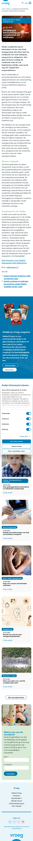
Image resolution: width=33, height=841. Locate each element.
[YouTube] (23, 822)
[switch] (28, 418)
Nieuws (9, 9)
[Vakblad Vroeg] (5, 3)
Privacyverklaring (16, 828)
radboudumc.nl (12, 267)
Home (3, 9)
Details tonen (24, 436)
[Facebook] (14, 822)
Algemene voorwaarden (22, 826)
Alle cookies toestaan (16, 441)
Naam (6, 757)
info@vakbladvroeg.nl (16, 803)
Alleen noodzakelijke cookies (16, 451)
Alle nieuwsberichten (16, 697)
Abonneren (9, 369)
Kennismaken (10, 365)
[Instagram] (18, 822)
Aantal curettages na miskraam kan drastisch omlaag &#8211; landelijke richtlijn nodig (16, 284)
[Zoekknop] (23, 3)
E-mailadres (8, 765)
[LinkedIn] (10, 822)
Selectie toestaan (17, 446)
